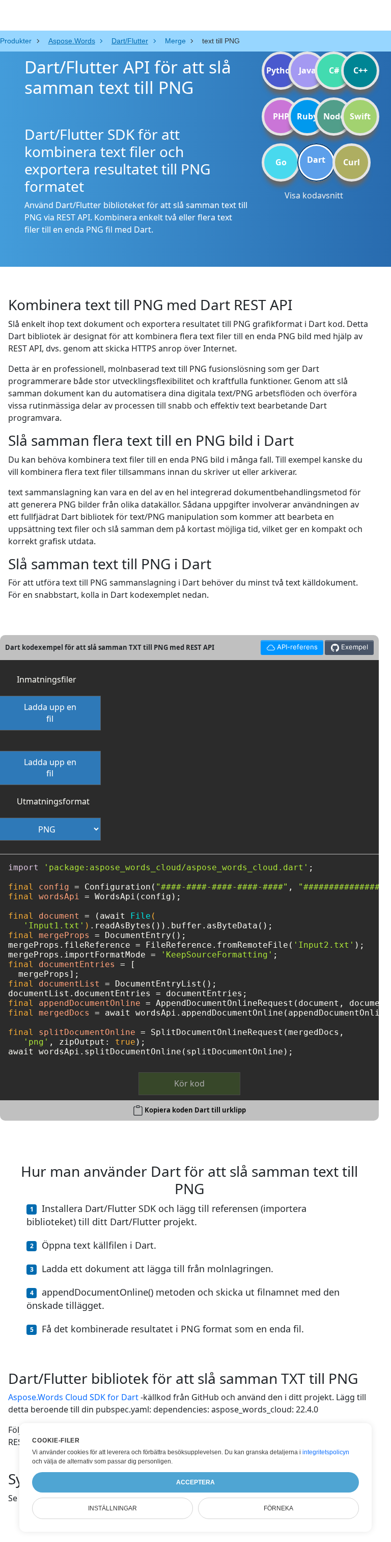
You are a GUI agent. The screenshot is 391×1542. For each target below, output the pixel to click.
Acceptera (195, 1482)
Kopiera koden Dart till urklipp (195, 1110)
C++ (360, 70)
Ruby (307, 116)
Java (307, 70)
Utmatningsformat (53, 801)
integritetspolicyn (325, 1452)
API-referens (289, 645)
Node (334, 116)
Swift (360, 116)
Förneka (278, 1508)
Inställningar (112, 1508)
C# (334, 70)
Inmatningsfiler (46, 679)
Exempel (353, 647)
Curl (351, 162)
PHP (281, 116)
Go (281, 162)
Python (281, 70)
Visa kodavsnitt (314, 195)
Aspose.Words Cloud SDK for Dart (73, 1397)
